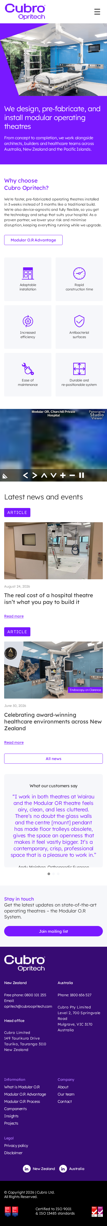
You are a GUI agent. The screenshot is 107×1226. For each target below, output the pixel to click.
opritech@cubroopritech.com (28, 1006)
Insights (11, 1115)
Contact (65, 1101)
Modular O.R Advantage (33, 240)
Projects (11, 1123)
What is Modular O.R (22, 1086)
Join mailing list (53, 931)
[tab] (49, 874)
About (63, 1086)
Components (15, 1108)
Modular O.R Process (22, 1101)
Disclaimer (13, 1152)
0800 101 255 (35, 995)
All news (53, 758)
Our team (66, 1094)
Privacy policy (16, 1145)
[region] (53, 824)
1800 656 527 (80, 995)
